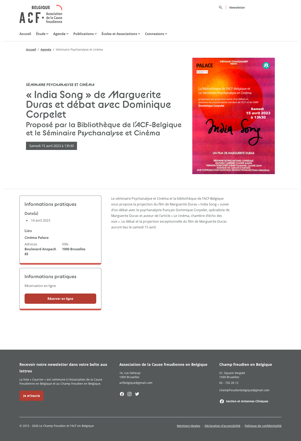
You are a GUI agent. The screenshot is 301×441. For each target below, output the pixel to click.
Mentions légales (188, 426)
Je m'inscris (31, 396)
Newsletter (237, 7)
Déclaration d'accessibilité (222, 426)
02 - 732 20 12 (228, 383)
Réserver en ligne (60, 299)
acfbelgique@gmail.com (135, 383)
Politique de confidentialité (263, 426)
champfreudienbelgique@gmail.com (244, 390)
